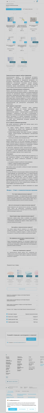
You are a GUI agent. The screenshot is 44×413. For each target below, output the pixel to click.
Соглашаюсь (12, 409)
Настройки (32, 409)
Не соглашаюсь (22, 409)
